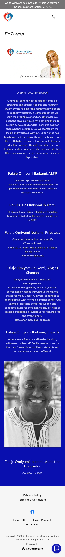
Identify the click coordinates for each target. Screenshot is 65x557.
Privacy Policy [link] (32, 495)
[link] (8, 17)
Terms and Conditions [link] (32, 499)
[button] (60, 17)
